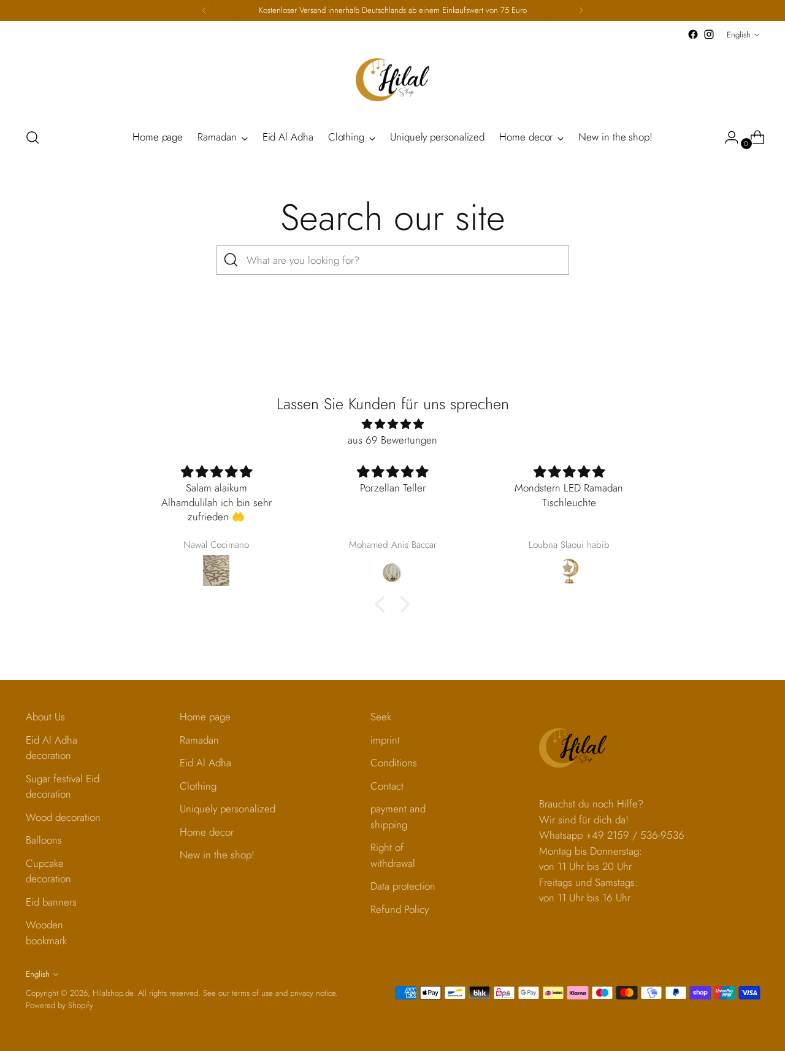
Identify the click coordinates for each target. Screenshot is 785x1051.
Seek (380, 716)
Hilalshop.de (113, 993)
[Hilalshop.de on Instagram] (708, 34)
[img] (392, 424)
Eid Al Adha (205, 762)
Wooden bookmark (46, 932)
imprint (385, 740)
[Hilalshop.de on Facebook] (693, 34)
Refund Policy (399, 909)
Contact (387, 786)
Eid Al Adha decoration (51, 748)
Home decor (207, 832)
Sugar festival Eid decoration (62, 786)
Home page (205, 716)
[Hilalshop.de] (392, 80)
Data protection (402, 886)
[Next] (580, 10)
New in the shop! (217, 854)
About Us (45, 716)
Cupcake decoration (48, 871)
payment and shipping (398, 816)
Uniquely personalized (227, 808)
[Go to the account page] (726, 137)
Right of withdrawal (392, 855)
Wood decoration (63, 817)
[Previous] (204, 10)
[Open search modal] (32, 137)
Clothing (198, 786)
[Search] (231, 260)
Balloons (44, 840)
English (739, 34)
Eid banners (51, 902)
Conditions (393, 762)
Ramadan (199, 740)
